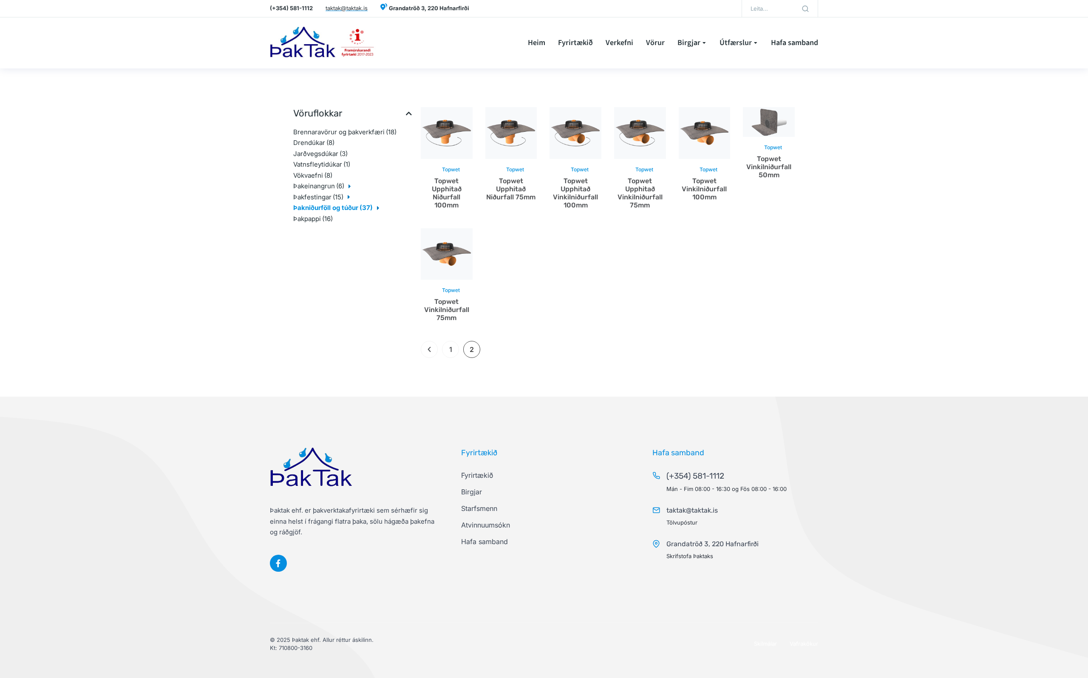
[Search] (805, 8)
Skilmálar (765, 643)
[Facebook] (278, 563)
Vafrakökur (804, 643)
